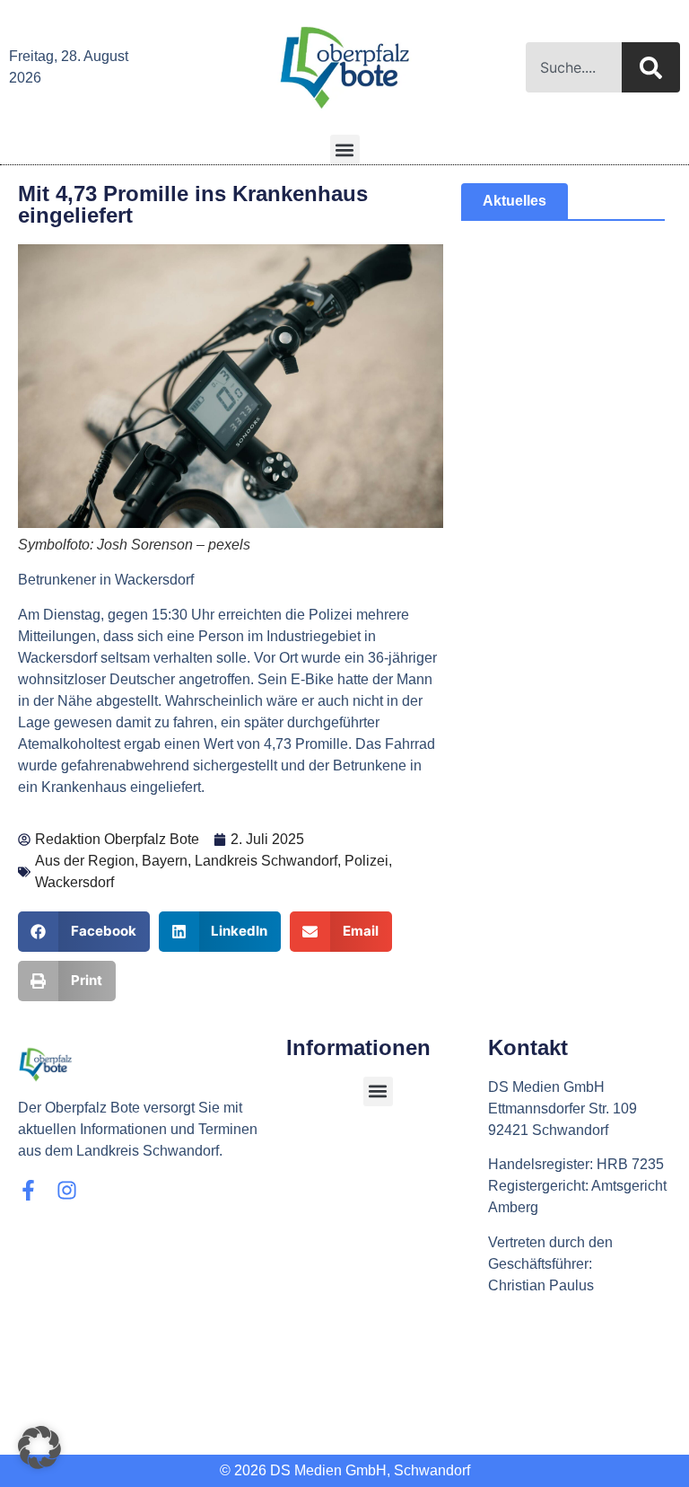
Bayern (165, 860)
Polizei (366, 860)
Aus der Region (85, 860)
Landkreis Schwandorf (266, 860)
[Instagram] (67, 1190)
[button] (345, 149)
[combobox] (574, 67)
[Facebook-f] (28, 1190)
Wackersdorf (74, 882)
